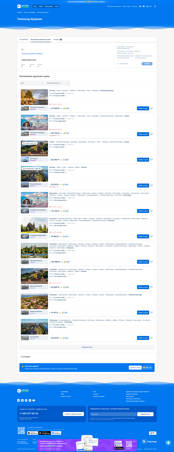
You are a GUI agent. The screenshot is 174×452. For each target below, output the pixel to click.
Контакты (135, 6)
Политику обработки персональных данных (123, 418)
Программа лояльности (133, 398)
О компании (64, 391)
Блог (94, 391)
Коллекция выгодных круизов (135, 401)
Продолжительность (54, 83)
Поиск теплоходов (29, 12)
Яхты (56, 6)
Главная (19, 12)
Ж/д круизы (49, 6)
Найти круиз (130, 396)
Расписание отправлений (114, 6)
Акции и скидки (127, 6)
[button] (32, 83)
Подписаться (145, 414)
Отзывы (95, 394)
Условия (59, 446)
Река (35, 6)
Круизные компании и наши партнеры (137, 391)
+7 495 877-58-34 (28, 413)
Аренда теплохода (132, 394)
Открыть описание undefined (32, 54)
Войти (150, 6)
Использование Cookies (150, 449)
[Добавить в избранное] (151, 108)
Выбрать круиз (143, 108)
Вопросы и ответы (99, 396)
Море (41, 6)
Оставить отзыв (135, 367)
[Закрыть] (134, 441)
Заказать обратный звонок (73, 414)
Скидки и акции (66, 396)
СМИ (62, 394)
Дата (22, 83)
